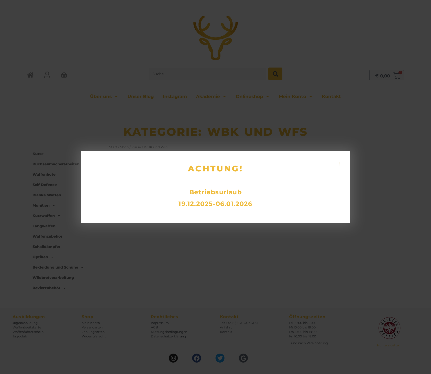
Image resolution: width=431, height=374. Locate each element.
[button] (337, 164)
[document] (215, 187)
